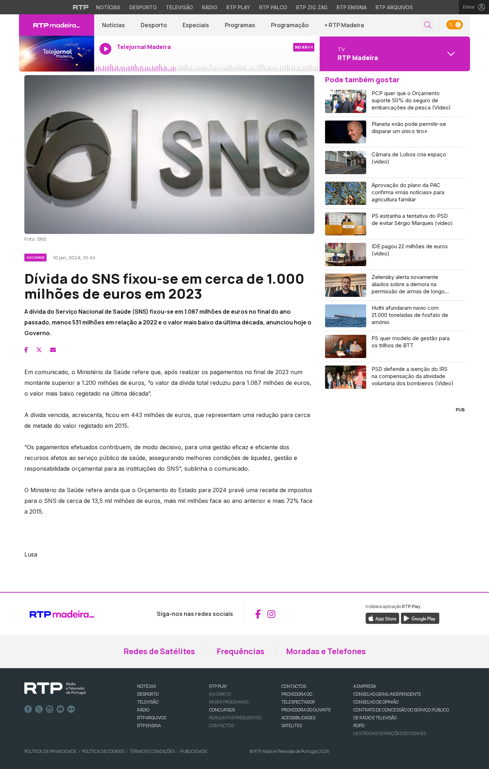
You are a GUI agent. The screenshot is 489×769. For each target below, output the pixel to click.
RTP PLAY (218, 686)
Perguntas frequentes (235, 718)
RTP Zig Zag (312, 7)
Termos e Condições (152, 751)
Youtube (60, 709)
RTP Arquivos (394, 7)
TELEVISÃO (147, 702)
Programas (240, 25)
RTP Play (238, 7)
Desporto (143, 7)
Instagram (50, 709)
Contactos (221, 726)
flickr (71, 709)
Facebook (28, 709)
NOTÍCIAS (146, 686)
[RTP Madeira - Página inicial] (56, 25)
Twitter (39, 709)
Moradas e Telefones (326, 651)
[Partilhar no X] (39, 350)
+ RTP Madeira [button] (344, 25)
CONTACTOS (293, 686)
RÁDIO (143, 710)
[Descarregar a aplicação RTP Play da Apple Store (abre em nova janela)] (382, 618)
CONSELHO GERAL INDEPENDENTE (387, 694)
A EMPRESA (364, 686)
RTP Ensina (352, 7)
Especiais (196, 25)
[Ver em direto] (56, 54)
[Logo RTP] (55, 688)
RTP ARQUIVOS (151, 718)
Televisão (179, 7)
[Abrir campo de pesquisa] (428, 25)
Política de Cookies (103, 751)
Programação (290, 25)
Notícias (108, 7)
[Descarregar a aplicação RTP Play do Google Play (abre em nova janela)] (420, 618)
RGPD (358, 726)
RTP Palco (273, 7)
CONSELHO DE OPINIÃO (375, 702)
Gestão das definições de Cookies (389, 733)
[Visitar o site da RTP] (81, 7)
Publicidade (193, 751)
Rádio (209, 7)
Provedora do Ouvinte (306, 710)
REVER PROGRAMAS (228, 702)
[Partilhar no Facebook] (26, 350)
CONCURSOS (222, 710)
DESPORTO (148, 694)
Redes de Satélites (159, 651)
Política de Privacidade (50, 751)
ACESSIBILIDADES (298, 718)
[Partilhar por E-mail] (53, 350)
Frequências (241, 651)
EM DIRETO (220, 694)
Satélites (291, 726)
